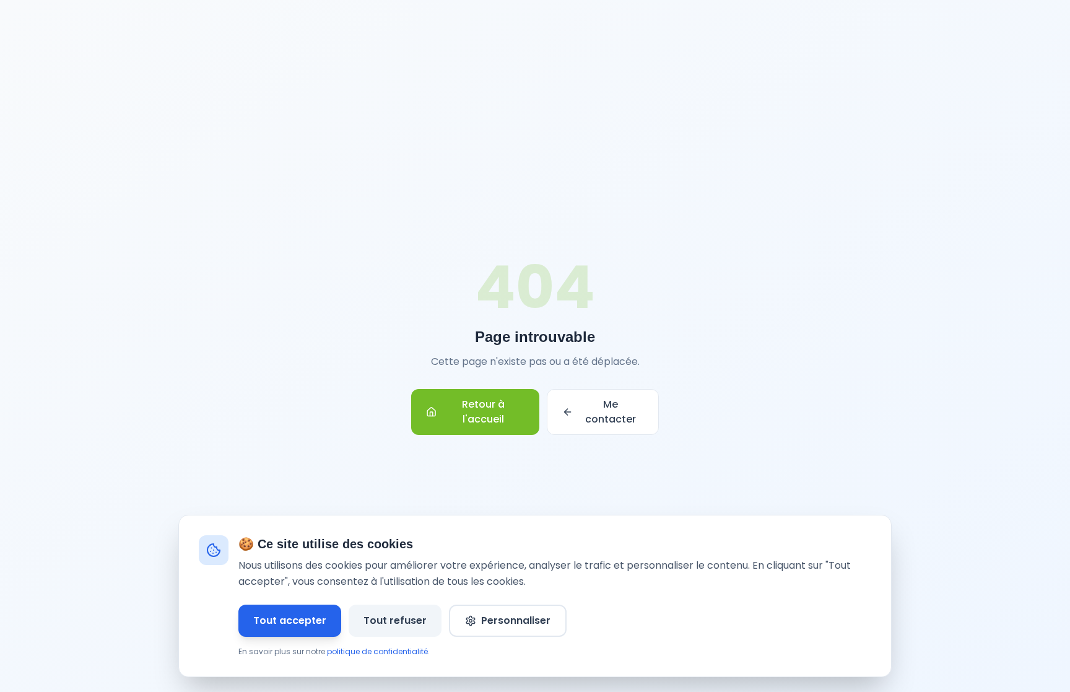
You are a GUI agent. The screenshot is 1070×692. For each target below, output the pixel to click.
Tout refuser (395, 620)
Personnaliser (515, 620)
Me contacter (610, 411)
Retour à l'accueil (483, 411)
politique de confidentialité (377, 651)
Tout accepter (289, 620)
